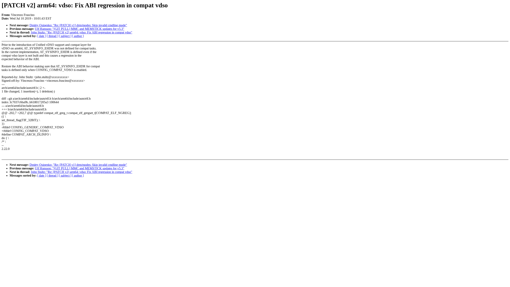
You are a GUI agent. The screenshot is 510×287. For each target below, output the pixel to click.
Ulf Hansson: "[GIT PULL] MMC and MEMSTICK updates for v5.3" (79, 28)
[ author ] (78, 36)
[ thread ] (52, 36)
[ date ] (41, 36)
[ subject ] (65, 36)
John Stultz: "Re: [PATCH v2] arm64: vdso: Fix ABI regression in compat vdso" (81, 32)
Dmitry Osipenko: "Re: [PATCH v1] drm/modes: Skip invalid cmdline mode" (78, 25)
